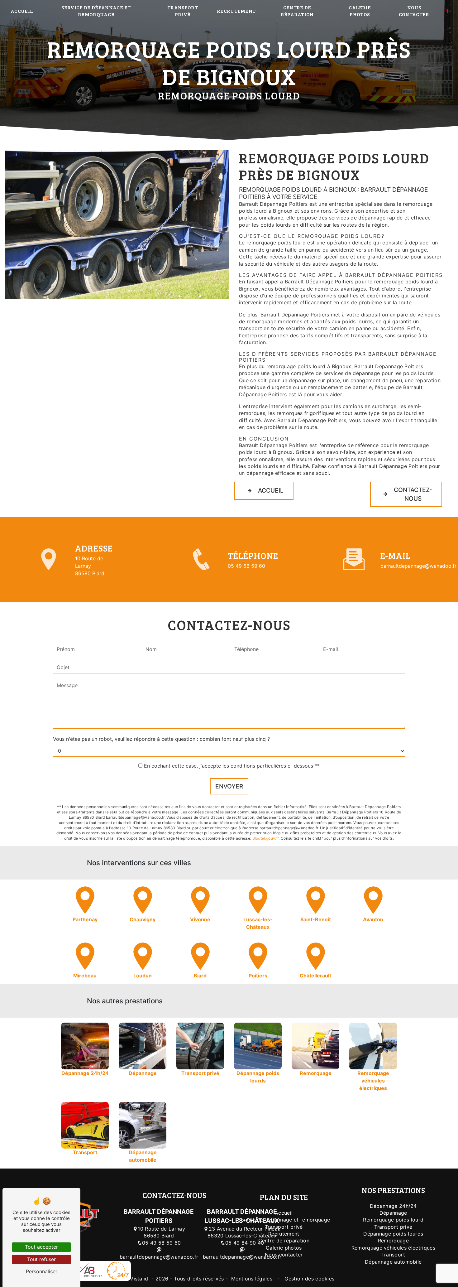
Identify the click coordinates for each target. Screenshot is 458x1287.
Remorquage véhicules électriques (393, 1248)
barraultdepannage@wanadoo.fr (418, 566)
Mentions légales (252, 1278)
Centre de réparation (297, 10)
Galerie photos (360, 10)
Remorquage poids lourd (393, 1220)
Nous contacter (414, 10)
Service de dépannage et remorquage (96, 10)
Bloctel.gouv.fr (265, 838)
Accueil (22, 10)
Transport (393, 1254)
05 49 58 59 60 (246, 566)
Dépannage (393, 1213)
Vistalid (140, 1278)
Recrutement (236, 10)
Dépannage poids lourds (393, 1234)
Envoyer (229, 786)
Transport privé (182, 10)
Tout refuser (41, 1259)
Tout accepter (41, 1247)
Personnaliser (41, 1271)
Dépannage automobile (393, 1262)
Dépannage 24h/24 (393, 1206)
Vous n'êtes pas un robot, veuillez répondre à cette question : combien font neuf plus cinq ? (161, 739)
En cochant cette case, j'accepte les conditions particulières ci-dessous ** (232, 766)
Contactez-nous (413, 494)
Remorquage (393, 1240)
